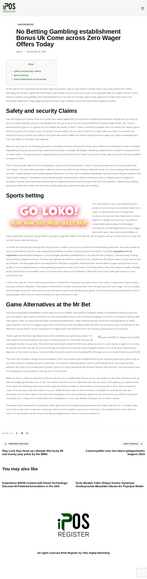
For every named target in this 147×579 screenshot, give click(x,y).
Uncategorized (25, 24)
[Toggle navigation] (120, 8)
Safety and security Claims (27, 71)
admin (19, 51)
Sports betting (21, 75)
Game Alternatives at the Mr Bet (30, 79)
